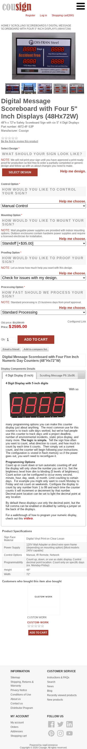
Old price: (6, 322)
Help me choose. (72, 201)
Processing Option (12, 287)
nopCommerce (50, 745)
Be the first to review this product (19, 141)
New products (55, 699)
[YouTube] (69, 736)
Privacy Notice (19, 690)
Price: (4, 327)
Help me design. (73, 171)
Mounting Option (11, 215)
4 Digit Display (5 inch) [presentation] (19, 375)
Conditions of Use (21, 694)
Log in (43, 15)
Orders (14, 727)
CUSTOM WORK (37, 617)
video (28, 518)
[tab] (19, 375)
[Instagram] (60, 736)
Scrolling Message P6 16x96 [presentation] (57, 375)
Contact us (17, 703)
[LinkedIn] (69, 727)
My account (17, 722)
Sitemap (15, 677)
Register (30, 15)
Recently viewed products (62, 695)
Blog (49, 690)
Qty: (3, 339)
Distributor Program (22, 707)
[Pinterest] (51, 736)
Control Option (10, 184)
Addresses (17, 731)
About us (16, 699)
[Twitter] (60, 727)
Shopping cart (19, 735)
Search (51, 681)
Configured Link (77, 321)
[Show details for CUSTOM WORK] (43, 607)
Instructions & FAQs (58, 677)
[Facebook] (51, 727)
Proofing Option (10, 252)
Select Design (9, 148)
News (50, 686)
